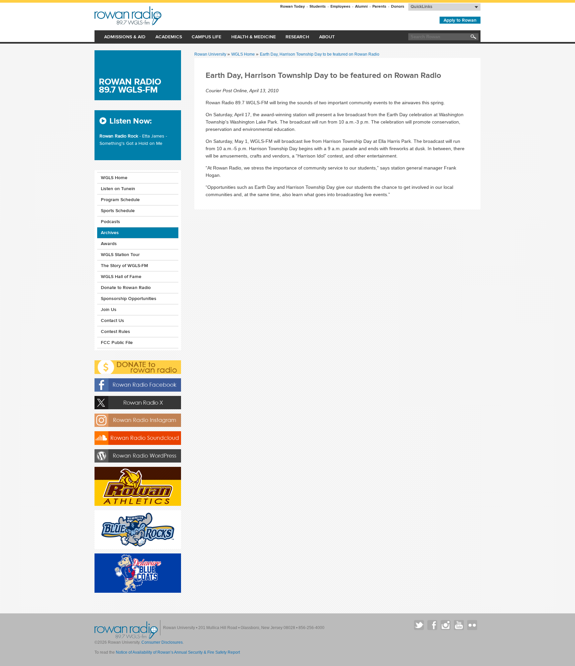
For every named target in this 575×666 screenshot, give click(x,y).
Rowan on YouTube (459, 625)
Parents (379, 6)
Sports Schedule (118, 210)
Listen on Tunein (118, 188)
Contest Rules (115, 331)
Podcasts (110, 221)
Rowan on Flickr (472, 625)
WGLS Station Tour (120, 254)
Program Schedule (120, 199)
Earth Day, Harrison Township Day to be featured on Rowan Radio (319, 54)
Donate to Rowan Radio (126, 287)
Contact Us (112, 320)
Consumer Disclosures (162, 642)
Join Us (108, 309)
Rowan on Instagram (446, 625)
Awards (109, 243)
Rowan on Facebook (432, 625)
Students (317, 6)
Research (297, 37)
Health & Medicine (253, 37)
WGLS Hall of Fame (121, 276)
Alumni (361, 6)
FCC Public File (117, 342)
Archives (110, 232)
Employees (340, 6)
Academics (168, 37)
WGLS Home (243, 54)
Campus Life (206, 37)
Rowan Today (292, 6)
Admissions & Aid (124, 37)
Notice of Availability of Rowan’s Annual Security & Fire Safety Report (178, 652)
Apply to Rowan (460, 20)
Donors (397, 6)
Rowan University (160, 16)
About (327, 37)
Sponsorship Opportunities (128, 298)
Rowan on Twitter (419, 625)
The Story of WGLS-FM (124, 265)
